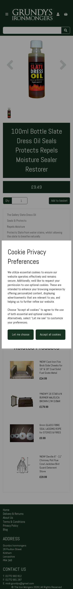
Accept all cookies (50, 334)
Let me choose (20, 334)
